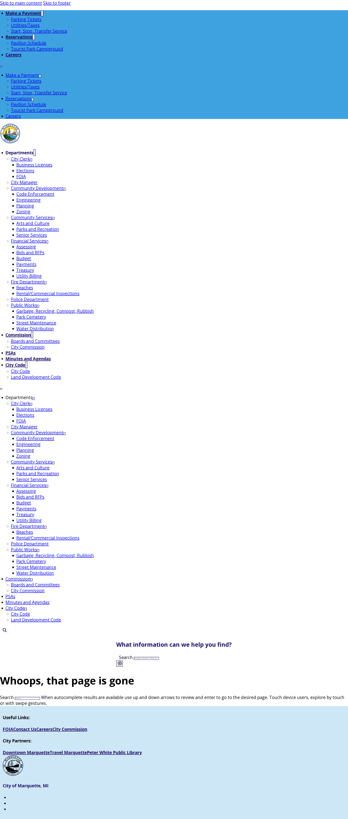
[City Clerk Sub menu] (31, 160)
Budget (23, 258)
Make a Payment (23, 13)
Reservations (19, 37)
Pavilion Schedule (28, 43)
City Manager (24, 182)
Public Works (24, 305)
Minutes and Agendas (28, 359)
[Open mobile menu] (1, 66)
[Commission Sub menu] (32, 334)
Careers (13, 55)
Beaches (24, 288)
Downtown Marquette (26, 752)
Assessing (26, 247)
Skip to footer (57, 3)
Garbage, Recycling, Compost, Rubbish (55, 311)
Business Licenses (34, 165)
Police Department (30, 299)
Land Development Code (36, 377)
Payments (26, 264)
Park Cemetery (31, 317)
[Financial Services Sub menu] (47, 241)
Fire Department (27, 282)
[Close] (119, 663)
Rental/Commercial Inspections (47, 293)
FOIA (21, 176)
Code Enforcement (35, 194)
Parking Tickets (26, 19)
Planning (25, 206)
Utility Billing (29, 276)
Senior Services (31, 235)
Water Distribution (35, 328)
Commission (18, 335)
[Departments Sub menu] (34, 152)
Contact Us (24, 729)
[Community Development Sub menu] (64, 189)
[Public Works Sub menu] (38, 306)
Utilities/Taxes (25, 25)
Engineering (28, 200)
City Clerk (20, 159)
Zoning (23, 211)
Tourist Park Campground (37, 49)
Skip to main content (21, 3)
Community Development (37, 188)
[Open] (3, 630)
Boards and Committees (35, 341)
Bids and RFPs (30, 252)
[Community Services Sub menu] (53, 218)
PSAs (10, 353)
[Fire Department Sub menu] (45, 282)
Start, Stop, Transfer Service (39, 31)
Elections (25, 170)
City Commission (28, 347)
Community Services (31, 217)
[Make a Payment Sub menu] (42, 13)
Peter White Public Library (114, 752)
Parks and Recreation (37, 229)
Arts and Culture (32, 223)
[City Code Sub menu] (26, 365)
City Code (15, 365)
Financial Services (28, 241)
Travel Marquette (68, 752)
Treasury (25, 270)
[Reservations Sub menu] (34, 37)
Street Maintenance (36, 323)
